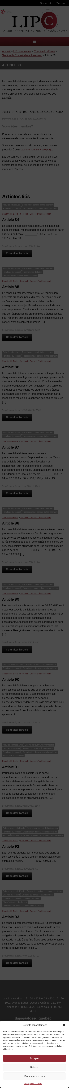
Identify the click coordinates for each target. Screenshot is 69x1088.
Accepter (34, 1058)
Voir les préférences (34, 1076)
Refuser (34, 1067)
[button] (64, 1025)
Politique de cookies (33, 1083)
